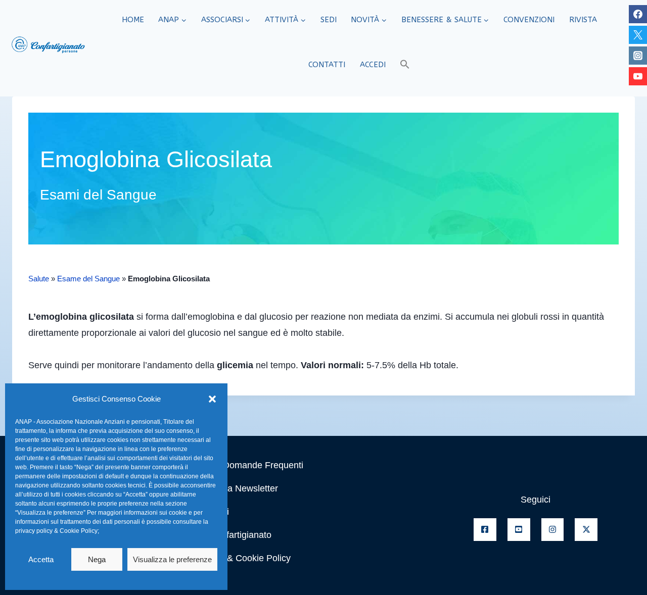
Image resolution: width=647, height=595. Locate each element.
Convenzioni (528, 19)
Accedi (373, 64)
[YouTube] (638, 76)
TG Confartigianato (233, 535)
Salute (38, 278)
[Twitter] (638, 35)
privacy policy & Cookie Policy (56, 530)
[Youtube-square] (518, 529)
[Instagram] (638, 55)
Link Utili (212, 512)
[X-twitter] (586, 529)
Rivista (583, 19)
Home (133, 19)
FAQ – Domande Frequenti (249, 465)
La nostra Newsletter (236, 488)
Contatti (326, 64)
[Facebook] (638, 14)
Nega (97, 559)
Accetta (41, 559)
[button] (212, 399)
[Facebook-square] (485, 529)
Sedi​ (328, 19)
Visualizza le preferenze (172, 559)
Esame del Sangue (88, 278)
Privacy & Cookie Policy (243, 558)
